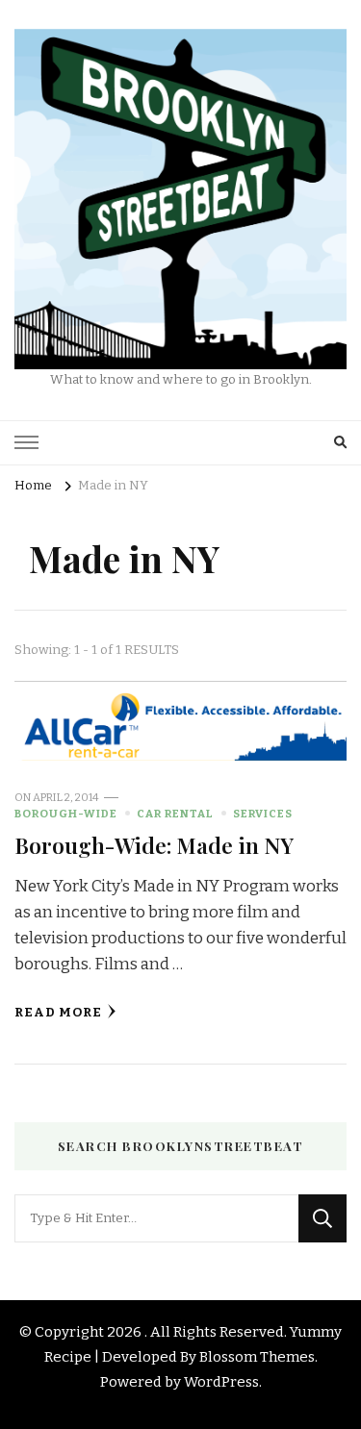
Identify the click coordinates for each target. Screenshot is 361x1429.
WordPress (221, 1382)
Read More (58, 1012)
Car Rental (175, 813)
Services (263, 813)
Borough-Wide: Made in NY (154, 845)
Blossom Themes (257, 1357)
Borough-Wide (65, 813)
